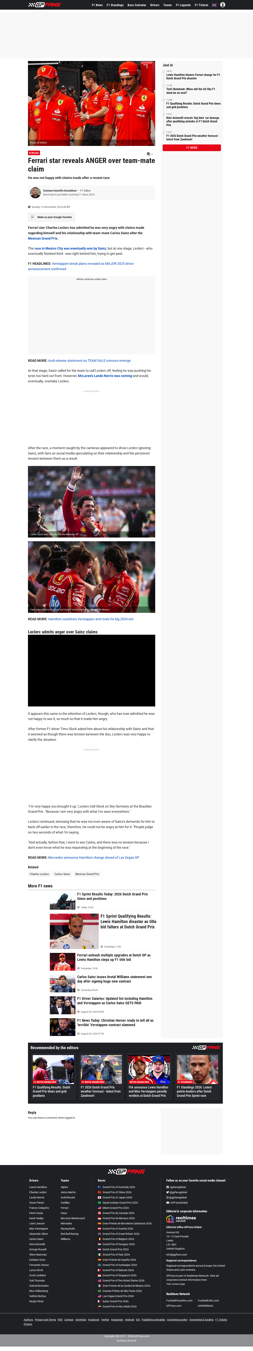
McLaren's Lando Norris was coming (105, 376)
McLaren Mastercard (73, 1218)
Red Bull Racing (70, 1233)
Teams (167, 5)
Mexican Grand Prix (42, 238)
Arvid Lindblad (37, 1275)
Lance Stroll (36, 1270)
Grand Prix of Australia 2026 (119, 1187)
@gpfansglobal (178, 1192)
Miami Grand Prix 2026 (116, 1207)
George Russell (37, 1249)
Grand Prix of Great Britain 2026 (121, 1233)
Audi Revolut (68, 1197)
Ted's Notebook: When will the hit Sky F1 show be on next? (190, 90)
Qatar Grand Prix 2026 (116, 1301)
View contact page (175, 1284)
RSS (60, 1319)
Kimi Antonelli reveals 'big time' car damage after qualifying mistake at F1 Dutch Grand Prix (192, 121)
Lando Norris (36, 1197)
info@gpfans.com (176, 1254)
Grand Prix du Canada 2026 (118, 1213)
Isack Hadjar (36, 1218)
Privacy (28, 1324)
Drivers (154, 5)
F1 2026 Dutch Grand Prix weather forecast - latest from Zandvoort (192, 137)
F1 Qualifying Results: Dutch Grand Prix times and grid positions (193, 105)
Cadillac (65, 1202)
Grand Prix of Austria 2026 (118, 1228)
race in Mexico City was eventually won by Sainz (70, 248)
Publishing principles (153, 1319)
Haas (64, 1213)
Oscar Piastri (36, 1202)
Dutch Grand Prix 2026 (116, 1249)
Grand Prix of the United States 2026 (123, 1280)
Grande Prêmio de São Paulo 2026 (122, 1290)
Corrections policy (177, 1319)
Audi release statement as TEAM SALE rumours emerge (89, 361)
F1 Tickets (201, 5)
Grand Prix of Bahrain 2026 (118, 1270)
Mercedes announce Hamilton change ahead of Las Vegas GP (93, 857)
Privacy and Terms (45, 1319)
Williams (65, 1239)
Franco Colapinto (39, 1207)
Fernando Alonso (39, 1264)
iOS (138, 1319)
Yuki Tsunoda (37, 1280)
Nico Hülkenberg (38, 1290)
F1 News (97, 5)
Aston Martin (68, 1192)
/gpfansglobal (177, 1187)
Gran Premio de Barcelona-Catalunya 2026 (127, 1223)
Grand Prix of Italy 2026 (116, 1254)
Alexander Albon (38, 1233)
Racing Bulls (68, 1228)
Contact (69, 1319)
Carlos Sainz (62, 874)
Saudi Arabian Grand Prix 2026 (120, 1202)
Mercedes (66, 1223)
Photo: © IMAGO (38, 142)
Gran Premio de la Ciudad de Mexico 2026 (126, 1285)
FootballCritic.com (208, 1300)
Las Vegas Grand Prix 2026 (118, 1296)
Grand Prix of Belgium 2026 (118, 1239)
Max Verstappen (38, 1228)
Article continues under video (91, 279)
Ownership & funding (201, 1319)
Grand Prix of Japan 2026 (117, 1197)
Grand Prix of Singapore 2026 (120, 1275)
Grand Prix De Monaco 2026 (119, 1218)
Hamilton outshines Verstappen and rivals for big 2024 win (91, 619)
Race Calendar (137, 5)
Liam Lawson (37, 1223)
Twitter (105, 1319)
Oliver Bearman (38, 1254)
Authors (28, 1319)
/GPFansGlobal (178, 1202)
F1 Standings (115, 5)
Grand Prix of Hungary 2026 (119, 1244)
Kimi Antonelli (37, 1244)
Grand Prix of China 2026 (117, 1192)
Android (129, 1319)
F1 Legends (183, 5)
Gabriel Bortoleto (39, 1285)
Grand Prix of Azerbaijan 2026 (120, 1264)
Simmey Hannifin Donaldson (60, 190)
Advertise (80, 1319)
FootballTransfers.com (179, 1300)
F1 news (192, 147)
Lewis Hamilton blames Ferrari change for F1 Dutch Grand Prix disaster (193, 76)
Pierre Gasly (36, 1213)
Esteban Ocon (37, 1259)
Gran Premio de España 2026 (119, 1259)
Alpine (64, 1187)
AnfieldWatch (205, 1305)
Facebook (93, 1319)
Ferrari (34, 152)
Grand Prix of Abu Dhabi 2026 (120, 1306)
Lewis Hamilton (38, 1187)
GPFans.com (173, 1305)
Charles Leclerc (39, 874)
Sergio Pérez (36, 1301)
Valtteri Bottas (37, 1296)
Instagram (117, 1319)
